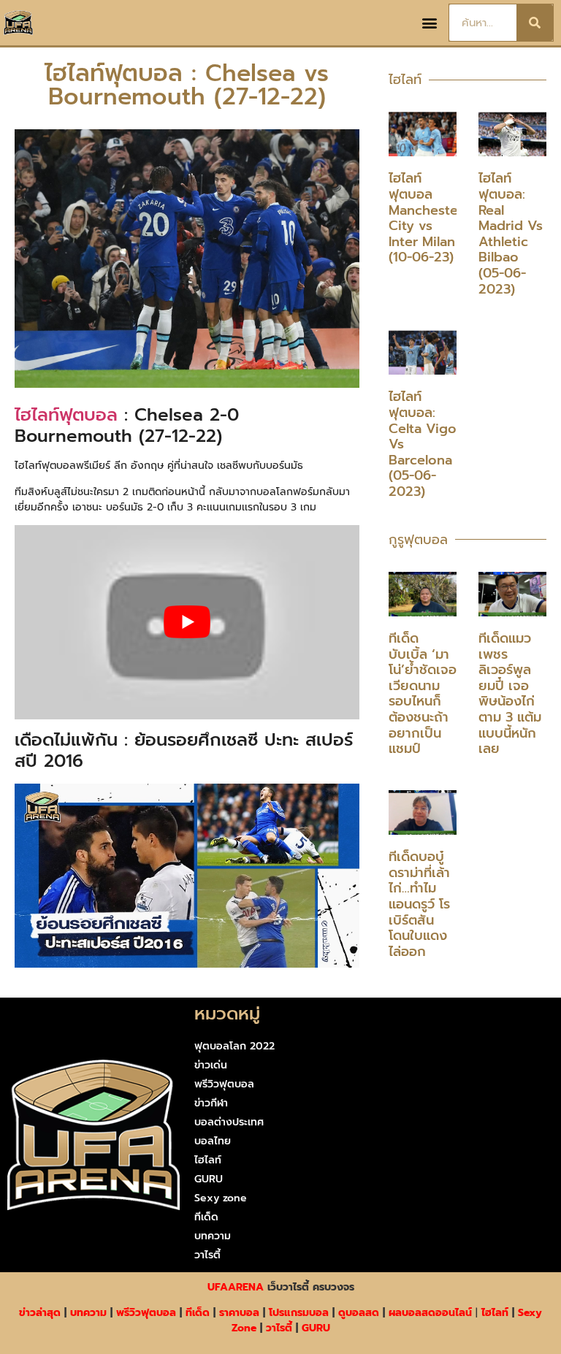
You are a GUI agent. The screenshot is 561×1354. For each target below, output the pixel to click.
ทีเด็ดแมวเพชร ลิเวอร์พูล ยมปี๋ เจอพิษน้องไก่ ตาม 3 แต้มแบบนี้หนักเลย (509, 693)
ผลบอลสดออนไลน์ (430, 1312)
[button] (429, 23)
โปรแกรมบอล (299, 1312)
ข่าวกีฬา (211, 1103)
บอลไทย (212, 1141)
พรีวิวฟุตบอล (224, 1084)
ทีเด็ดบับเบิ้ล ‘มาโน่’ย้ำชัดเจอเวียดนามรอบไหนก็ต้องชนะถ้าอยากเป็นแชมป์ (423, 693)
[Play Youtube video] (187, 622)
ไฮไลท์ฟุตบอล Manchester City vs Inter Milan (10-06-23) (426, 217)
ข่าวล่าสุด (40, 1312)
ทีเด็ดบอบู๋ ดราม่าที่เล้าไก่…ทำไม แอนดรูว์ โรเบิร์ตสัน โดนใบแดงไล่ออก (419, 904)
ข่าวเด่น (210, 1065)
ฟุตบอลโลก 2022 (234, 1046)
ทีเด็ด (206, 1217)
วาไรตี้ (207, 1255)
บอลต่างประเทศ (229, 1122)
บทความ (212, 1236)
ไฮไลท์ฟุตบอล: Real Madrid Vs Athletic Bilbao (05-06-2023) (510, 233)
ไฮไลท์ (207, 1160)
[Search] (534, 22)
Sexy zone (220, 1198)
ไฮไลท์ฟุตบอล (66, 415)
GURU (208, 1179)
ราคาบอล (239, 1312)
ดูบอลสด (358, 1312)
